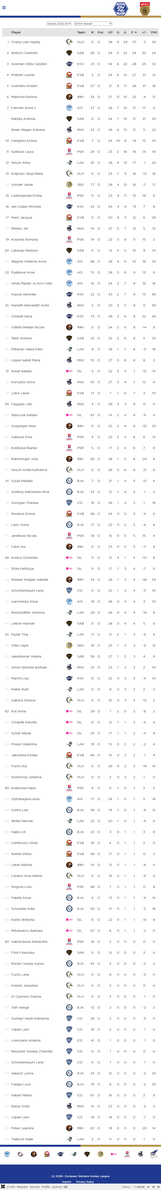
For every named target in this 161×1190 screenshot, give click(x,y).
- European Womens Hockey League (86, 1176)
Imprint (66, 1181)
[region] (80, 1154)
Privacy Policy (85, 1181)
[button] (154, 1154)
